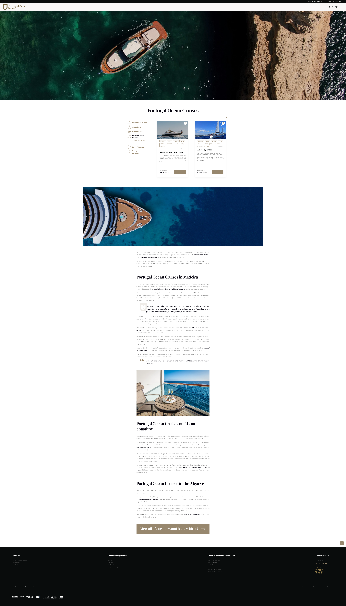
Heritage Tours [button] (137, 131)
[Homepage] (12, 7)
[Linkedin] (316, 563)
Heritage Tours (212, 567)
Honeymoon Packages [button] (136, 152)
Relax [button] (182, 141)
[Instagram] (322, 563)
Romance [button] (162, 141)
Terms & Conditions (34, 586)
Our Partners (16, 562)
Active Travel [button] (136, 127)
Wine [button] (207, 141)
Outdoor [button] (176, 141)
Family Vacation (212, 562)
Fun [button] (174, 143)
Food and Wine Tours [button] (139, 122)
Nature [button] (162, 143)
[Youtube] (326, 563)
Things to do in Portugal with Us (168, 104)
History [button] (219, 143)
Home (157, 104)
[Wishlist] (336, 7)
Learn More (180, 172)
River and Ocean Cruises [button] (138, 136)
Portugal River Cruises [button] (138, 140)
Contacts (15, 567)
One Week (111, 562)
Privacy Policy (15, 586)
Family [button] (168, 143)
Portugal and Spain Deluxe (20, 560)
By (330, 586)
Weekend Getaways (113, 564)
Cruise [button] (169, 141)
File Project (24, 586)
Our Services (16, 564)
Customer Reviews (47, 586)
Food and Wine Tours (214, 560)
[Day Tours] (172, 130)
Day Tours (110, 560)
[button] (329, 7)
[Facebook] (319, 563)
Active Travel (211, 564)
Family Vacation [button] (138, 147)
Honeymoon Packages (214, 569)
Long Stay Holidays (113, 567)
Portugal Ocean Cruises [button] (138, 143)
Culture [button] (200, 143)
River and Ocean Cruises (183, 104)
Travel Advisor (319, 560)
